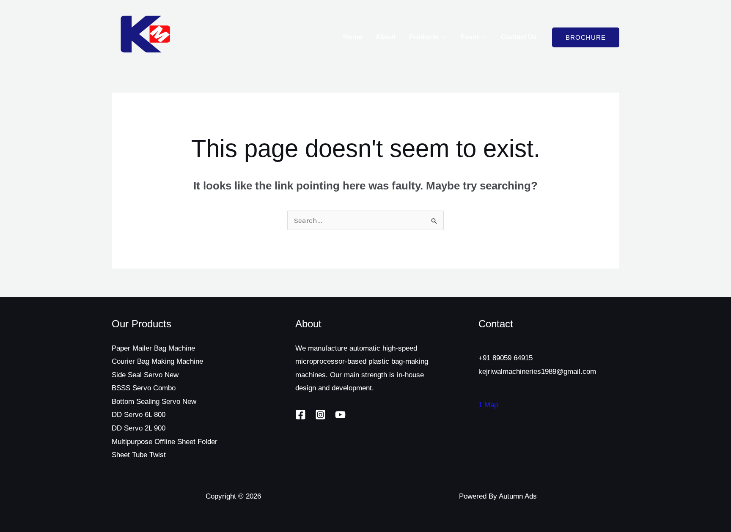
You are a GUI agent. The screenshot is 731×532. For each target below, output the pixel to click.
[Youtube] (340, 414)
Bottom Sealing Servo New (154, 402)
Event (469, 37)
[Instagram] (320, 414)
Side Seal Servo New (145, 375)
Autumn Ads (518, 496)
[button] (443, 37)
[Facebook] (300, 414)
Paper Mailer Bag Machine (153, 348)
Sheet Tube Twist (139, 455)
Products (424, 37)
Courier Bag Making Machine (157, 361)
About (386, 37)
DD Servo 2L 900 (138, 428)
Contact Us (519, 37)
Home (352, 37)
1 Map (488, 405)
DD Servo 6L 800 (138, 415)
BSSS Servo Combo (144, 388)
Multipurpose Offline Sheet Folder (164, 442)
